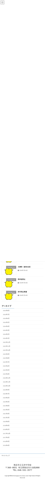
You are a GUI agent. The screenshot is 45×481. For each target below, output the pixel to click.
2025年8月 (6, 358)
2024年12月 (6, 378)
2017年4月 (6, 437)
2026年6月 (6, 318)
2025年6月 (6, 366)
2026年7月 (6, 314)
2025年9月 (6, 354)
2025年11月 (6, 346)
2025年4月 (6, 374)
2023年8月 (6, 406)
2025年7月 (6, 362)
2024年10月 (6, 386)
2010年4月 (6, 445)
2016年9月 (6, 441)
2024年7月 (6, 394)
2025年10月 (6, 350)
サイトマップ (6, 455)
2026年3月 (6, 330)
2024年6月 (6, 398)
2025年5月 (6, 370)
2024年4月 (6, 402)
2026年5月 (6, 322)
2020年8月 (6, 421)
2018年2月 (6, 429)
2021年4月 (6, 413)
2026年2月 (6, 334)
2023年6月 (6, 409)
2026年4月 (6, 326)
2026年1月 (6, 338)
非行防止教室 (22, 292)
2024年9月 (6, 390)
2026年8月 (6, 310)
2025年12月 (6, 342)
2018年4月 (6, 425)
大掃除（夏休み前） (25, 267)
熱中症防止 (21, 279)
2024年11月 (6, 382)
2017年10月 (6, 433)
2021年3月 (6, 417)
